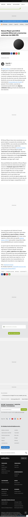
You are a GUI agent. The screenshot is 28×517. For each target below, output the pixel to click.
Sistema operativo (5, 435)
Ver (14, 333)
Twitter (14, 53)
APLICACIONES (16, 4)
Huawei (3, 438)
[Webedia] (25, 1)
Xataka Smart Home (5, 471)
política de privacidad (19, 412)
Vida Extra (16, 467)
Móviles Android (5, 430)
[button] (8, 63)
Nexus (17, 271)
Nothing (21, 24)
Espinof (16, 475)
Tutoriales (16, 432)
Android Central (20, 147)
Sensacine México (18, 504)
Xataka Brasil (4, 504)
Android (10, 24)
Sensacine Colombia (18, 505)
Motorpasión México (18, 507)
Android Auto (4, 443)
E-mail (19, 53)
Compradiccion (4, 495)
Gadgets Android (10, 271)
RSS (18, 419)
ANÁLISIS (3, 4)
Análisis (16, 430)
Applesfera (3, 469)
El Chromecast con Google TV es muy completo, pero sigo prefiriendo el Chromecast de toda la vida (14, 395)
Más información (21, 515)
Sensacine (16, 474)
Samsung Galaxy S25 (15, 399)
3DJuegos (16, 465)
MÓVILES (9, 4)
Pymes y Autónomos (18, 493)
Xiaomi (2, 440)
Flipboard (16, 53)
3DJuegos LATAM (17, 502)
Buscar (26, 453)
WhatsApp (5, 24)
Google (16, 438)
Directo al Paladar (5, 482)
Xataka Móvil (4, 467)
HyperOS (16, 24)
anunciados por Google (15, 82)
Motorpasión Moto (18, 484)
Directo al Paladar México (6, 507)
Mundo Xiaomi (4, 472)
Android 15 (16, 443)
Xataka (2, 465)
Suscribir (23, 409)
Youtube (12, 419)
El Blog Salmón (17, 491)
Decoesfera (3, 493)
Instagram (15, 419)
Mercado (16, 435)
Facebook (11, 53)
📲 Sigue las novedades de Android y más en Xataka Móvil (13, 21)
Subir (23, 458)
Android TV (24, 271)
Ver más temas (5, 447)
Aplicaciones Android (6, 432)
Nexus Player (6, 68)
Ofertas (16, 440)
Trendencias (4, 491)
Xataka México (4, 502)
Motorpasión (17, 482)
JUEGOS (23, 4)
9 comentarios (6, 53)
